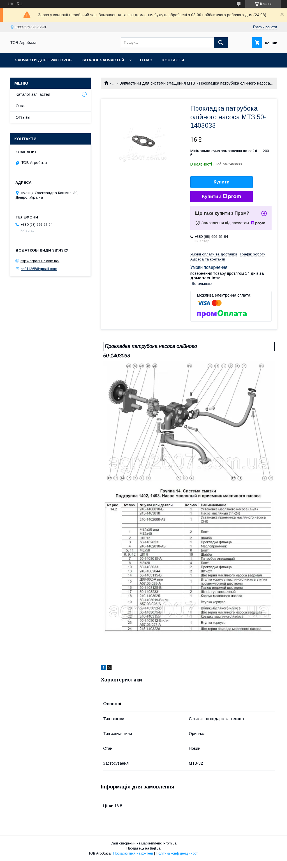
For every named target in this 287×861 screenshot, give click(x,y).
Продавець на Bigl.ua (143, 848)
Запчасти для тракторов (43, 60)
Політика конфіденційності (177, 853)
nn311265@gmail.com (39, 269)
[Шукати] (221, 42)
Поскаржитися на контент (133, 853)
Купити (222, 182)
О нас (146, 60)
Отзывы (23, 117)
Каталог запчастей (103, 60)
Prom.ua (170, 843)
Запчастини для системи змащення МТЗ (157, 83)
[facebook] (103, 668)
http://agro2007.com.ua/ (39, 261)
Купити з (211, 196)
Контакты (173, 60)
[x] (109, 668)
